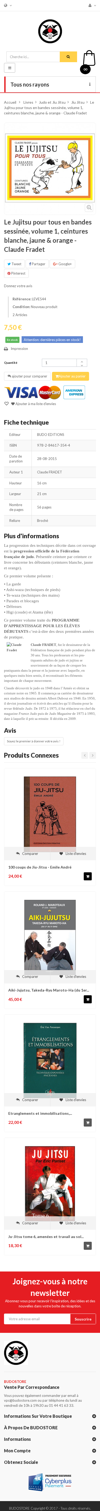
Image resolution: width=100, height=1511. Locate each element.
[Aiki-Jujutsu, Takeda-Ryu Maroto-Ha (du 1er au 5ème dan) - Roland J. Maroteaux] (50, 937)
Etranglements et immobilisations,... (40, 1113)
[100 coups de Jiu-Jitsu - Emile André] (50, 814)
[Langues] (6, 5)
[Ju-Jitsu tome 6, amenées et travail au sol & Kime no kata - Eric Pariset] (50, 1183)
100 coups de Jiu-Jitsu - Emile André (39, 867)
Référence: (22, 299)
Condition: (21, 307)
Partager (38, 264)
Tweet (16, 264)
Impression (19, 348)
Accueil (10, 102)
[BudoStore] (50, 30)
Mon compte (17, 1450)
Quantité (10, 363)
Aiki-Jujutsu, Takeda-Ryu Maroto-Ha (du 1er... (48, 990)
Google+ (65, 264)
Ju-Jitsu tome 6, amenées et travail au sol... (46, 1236)
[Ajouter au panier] (88, 876)
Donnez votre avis (18, 286)
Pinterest (17, 273)
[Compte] (91, 5)
